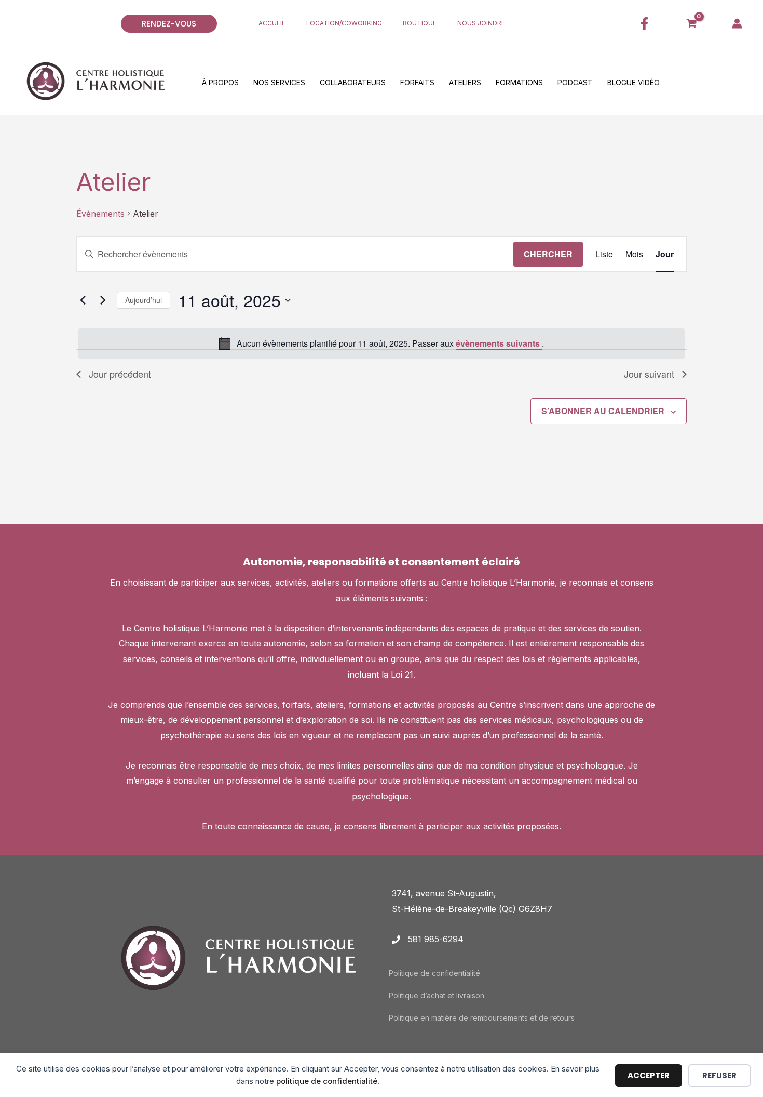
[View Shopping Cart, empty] (691, 23)
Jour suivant (649, 373)
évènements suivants (499, 343)
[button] (179, 24)
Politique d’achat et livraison (436, 995)
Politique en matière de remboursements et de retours (482, 1017)
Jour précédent (120, 373)
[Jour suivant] (103, 300)
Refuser (719, 1075)
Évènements (100, 213)
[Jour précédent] (82, 300)
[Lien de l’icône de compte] (737, 23)
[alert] (381, 343)
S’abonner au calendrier (602, 411)
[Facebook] (644, 23)
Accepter (649, 1075)
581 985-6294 (436, 939)
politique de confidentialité (326, 1081)
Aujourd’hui (143, 300)
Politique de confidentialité (434, 973)
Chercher (548, 254)
